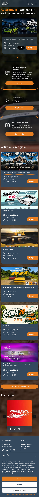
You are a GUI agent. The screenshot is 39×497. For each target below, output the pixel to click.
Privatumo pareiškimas (21, 494)
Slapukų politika (9, 494)
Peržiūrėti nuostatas (19, 490)
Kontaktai (32, 494)
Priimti (19, 479)
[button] (36, 456)
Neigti (19, 485)
